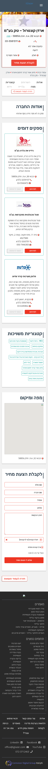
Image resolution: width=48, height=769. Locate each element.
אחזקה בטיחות (38, 346)
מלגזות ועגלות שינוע (12, 674)
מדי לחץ (27, 362)
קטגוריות (10, 82)
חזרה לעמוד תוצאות (23, 91)
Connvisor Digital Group (24, 763)
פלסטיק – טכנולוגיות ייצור (33, 621)
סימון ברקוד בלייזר (36, 618)
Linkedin (15, 742)
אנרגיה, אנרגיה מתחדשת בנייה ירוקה (30, 352)
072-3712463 (22, 751)
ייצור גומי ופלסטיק (36, 678)
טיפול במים (39, 664)
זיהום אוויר (39, 667)
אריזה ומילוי (16, 670)
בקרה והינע (16, 664)
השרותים (25, 82)
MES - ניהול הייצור (36, 341)
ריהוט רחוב (16, 696)
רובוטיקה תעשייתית (36, 630)
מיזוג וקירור (16, 687)
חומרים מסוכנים (14, 646)
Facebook (32, 742)
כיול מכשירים (38, 646)
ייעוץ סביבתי (16, 643)
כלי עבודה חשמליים (36, 690)
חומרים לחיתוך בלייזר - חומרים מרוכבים (28, 633)
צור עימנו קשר (28, 718)
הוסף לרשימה (15, 189)
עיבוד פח (40, 652)
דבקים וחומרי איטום (36, 702)
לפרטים (33, 189)
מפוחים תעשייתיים (13, 678)
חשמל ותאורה (38, 362)
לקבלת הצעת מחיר (24, 62)
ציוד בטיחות (39, 655)
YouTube (38, 747)
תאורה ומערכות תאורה (11, 693)
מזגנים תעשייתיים (14, 681)
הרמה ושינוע (39, 649)
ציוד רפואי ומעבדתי (36, 608)
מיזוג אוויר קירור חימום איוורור (23, 72)
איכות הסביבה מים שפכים (20, 346)
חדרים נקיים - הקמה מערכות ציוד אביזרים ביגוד (26, 357)
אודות (39, 82)
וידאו (9, 86)
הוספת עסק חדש (26, 728)
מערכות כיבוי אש (37, 661)
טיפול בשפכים (15, 649)
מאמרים (16, 723)
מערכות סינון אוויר (13, 684)
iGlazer (29, 3)
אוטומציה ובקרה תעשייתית (33, 614)
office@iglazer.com (15, 747)
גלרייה (21, 86)
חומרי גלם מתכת (37, 643)
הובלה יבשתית (15, 667)
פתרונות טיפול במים (36, 379)
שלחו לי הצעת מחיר (24, 560)
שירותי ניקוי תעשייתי (36, 658)
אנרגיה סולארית (37, 708)
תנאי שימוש (12, 718)
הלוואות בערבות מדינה (34, 723)
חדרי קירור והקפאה (13, 690)
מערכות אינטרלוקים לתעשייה (32, 373)
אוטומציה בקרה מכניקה (18, 341)
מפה (8, 36)
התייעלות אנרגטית (36, 705)
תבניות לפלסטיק (37, 681)
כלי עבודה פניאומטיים (35, 693)
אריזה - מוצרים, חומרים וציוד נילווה (30, 627)
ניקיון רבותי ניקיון (37, 611)
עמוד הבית (41, 72)
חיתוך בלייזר (39, 624)
